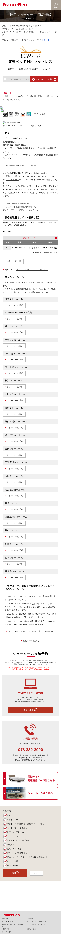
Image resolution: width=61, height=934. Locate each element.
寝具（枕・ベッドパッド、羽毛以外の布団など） (27, 857)
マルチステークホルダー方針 (37, 921)
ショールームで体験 (43, 79)
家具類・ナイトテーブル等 (18, 840)
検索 (56, 7)
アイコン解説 (39, 114)
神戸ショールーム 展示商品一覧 (16, 29)
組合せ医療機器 (13, 865)
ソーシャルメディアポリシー (37, 924)
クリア (36, 873)
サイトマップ (6, 932)
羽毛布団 (10, 845)
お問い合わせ (31, 929)
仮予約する (29, 710)
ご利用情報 (5, 929)
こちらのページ (12, 180)
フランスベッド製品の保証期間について (19, 207)
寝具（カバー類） (14, 849)
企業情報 (30, 918)
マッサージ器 (12, 861)
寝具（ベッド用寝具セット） (19, 853)
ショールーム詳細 (15, 305)
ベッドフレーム (13, 820)
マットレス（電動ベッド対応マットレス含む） (26, 824)
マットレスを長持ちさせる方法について (19, 203)
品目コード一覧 (14, 261)
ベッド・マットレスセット (18, 828)
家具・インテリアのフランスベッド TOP (20, 26)
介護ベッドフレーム (15, 832)
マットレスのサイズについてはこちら (32, 270)
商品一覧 (7, 811)
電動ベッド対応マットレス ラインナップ (20, 40)
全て (9, 815)
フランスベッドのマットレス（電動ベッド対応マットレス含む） (29, 33)
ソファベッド (12, 836)
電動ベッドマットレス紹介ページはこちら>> (21, 210)
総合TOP (5, 918)
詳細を (26, 238)
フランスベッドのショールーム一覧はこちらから (30, 631)
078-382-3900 (30, 749)
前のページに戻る (31, 641)
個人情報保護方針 (8, 921)
